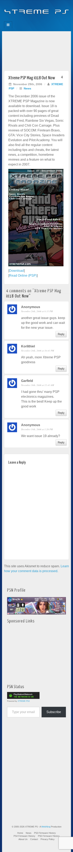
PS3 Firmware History (45, 833)
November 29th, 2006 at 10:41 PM (37, 350)
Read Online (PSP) (23, 275)
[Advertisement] (36, 50)
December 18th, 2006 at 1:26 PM (37, 429)
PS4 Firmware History (24, 836)
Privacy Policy (48, 839)
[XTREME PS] (36, 9)
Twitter (39, 20)
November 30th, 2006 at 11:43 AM (37, 385)
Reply (61, 334)
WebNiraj (45, 826)
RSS (50, 20)
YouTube (44, 20)
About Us (23, 839)
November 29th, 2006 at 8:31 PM (37, 311)
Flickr (33, 20)
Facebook (22, 20)
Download (16, 270)
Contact (34, 839)
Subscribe (53, 712)
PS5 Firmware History (49, 836)
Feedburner (28, 20)
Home (20, 833)
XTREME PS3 (24, 701)
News (27, 88)
